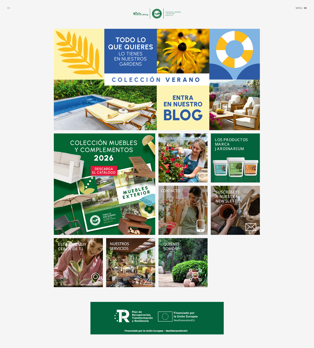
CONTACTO (294, 29)
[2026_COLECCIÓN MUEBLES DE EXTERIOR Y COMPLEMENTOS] (104, 184)
